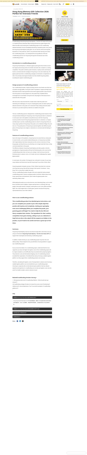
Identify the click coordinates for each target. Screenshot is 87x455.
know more (64, 40)
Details (37, 1)
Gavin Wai (19, 16)
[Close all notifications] (85, 1)
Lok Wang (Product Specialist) (26, 16)
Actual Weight (58, 104)
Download (70, 64)
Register (67, 4)
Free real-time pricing (64, 109)
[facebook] (17, 321)
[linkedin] (20, 321)
